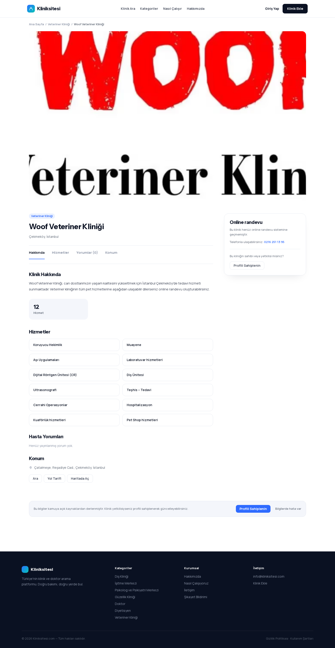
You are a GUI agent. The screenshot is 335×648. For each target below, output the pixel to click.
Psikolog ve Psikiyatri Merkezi (137, 590)
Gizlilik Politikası (277, 638)
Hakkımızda (195, 8)
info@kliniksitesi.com (268, 576)
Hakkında (37, 252)
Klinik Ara (128, 8)
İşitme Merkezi (126, 583)
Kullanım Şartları (301, 638)
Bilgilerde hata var (288, 509)
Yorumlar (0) (87, 252)
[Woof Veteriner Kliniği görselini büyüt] (167, 117)
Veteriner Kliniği (59, 24)
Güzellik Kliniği (125, 597)
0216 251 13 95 (274, 242)
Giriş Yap (272, 8)
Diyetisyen (123, 610)
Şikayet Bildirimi (195, 597)
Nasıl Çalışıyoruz (196, 583)
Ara (35, 478)
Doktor (120, 604)
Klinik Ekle (295, 8)
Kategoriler (149, 8)
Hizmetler (60, 252)
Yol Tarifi (54, 478)
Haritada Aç (80, 478)
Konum (111, 252)
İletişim (189, 590)
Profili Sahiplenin (247, 265)
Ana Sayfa (36, 24)
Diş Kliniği (121, 576)
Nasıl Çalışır (172, 8)
